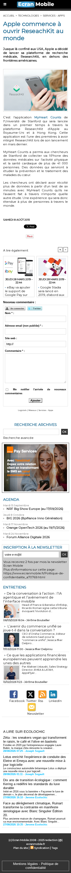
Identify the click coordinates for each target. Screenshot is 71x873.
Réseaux (32, 410)
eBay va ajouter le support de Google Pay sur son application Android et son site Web (19, 290)
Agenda (11, 499)
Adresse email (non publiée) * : (24, 325)
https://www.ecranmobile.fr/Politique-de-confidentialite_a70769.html (33, 575)
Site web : (11, 338)
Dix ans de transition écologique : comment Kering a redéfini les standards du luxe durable (35, 784)
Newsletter (35, 714)
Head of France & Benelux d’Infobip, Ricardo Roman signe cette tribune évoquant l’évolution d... (45, 608)
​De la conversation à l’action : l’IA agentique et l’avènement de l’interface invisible (32, 597)
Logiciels (22, 410)
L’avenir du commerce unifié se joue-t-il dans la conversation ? (32, 628)
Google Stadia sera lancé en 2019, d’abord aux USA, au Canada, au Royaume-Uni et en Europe (51, 290)
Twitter (31, 701)
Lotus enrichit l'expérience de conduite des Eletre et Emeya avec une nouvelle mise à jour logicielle (34, 761)
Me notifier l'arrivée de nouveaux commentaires (35, 391)
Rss (40, 701)
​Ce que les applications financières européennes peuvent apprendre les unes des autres (35, 659)
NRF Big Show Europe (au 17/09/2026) (35, 509)
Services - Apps (54, 15)
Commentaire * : (15, 350)
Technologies (28, 15)
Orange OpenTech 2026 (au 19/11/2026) (36, 528)
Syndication (41, 847)
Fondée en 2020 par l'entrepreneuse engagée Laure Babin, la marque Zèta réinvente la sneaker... (32, 747)
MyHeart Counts (47, 117)
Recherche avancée (18, 438)
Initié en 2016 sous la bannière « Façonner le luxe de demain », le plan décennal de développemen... (33, 793)
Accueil (8, 15)
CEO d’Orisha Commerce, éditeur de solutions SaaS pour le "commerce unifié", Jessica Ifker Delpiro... (43, 638)
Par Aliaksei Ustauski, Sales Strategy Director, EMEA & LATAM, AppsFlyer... (44, 669)
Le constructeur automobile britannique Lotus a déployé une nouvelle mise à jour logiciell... (34, 770)
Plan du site (20, 847)
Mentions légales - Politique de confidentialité (35, 866)
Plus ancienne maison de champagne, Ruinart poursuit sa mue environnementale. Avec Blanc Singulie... (34, 820)
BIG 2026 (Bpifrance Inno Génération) (35, 518)
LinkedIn (55, 701)
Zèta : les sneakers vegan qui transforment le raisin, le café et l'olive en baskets (34, 739)
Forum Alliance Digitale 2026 (28, 537)
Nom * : (9, 313)
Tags (55, 847)
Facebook (17, 701)
